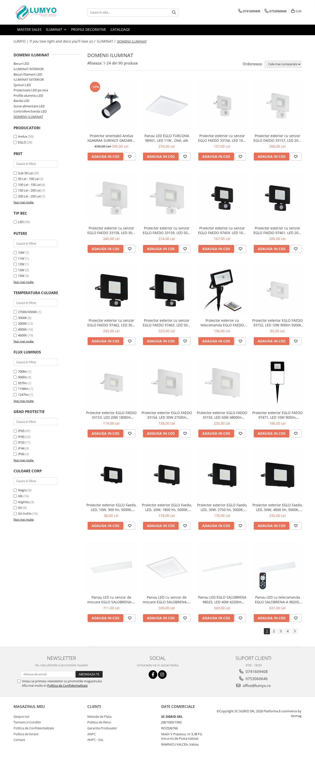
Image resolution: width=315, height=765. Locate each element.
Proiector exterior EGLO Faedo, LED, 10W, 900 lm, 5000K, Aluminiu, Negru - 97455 (111, 507)
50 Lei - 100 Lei (28, 178)
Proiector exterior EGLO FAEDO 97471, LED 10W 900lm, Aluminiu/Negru (277, 415)
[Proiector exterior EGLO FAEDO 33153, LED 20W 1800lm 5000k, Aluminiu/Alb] (111, 382)
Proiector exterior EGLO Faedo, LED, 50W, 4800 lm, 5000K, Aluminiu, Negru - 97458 (277, 507)
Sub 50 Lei (25, 173)
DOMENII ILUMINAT (28, 116)
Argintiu (24, 502)
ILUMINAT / (106, 41)
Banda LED (21, 100)
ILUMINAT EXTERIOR (29, 79)
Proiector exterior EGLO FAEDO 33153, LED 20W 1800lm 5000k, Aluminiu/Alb (111, 415)
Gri (20, 507)
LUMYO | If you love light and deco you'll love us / (55, 41)
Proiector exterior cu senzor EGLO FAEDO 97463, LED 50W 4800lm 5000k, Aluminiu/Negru (167, 322)
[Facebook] (153, 674)
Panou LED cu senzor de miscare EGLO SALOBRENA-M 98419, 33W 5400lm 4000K (111, 599)
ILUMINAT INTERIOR (29, 69)
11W (21, 258)
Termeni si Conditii (27, 722)
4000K (22, 329)
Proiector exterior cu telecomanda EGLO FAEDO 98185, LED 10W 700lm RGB (222, 322)
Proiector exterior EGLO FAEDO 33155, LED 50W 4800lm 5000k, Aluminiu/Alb (222, 415)
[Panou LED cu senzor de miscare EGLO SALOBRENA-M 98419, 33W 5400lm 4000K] (111, 567)
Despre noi (21, 716)
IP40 (21, 436)
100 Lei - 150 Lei (29, 184)
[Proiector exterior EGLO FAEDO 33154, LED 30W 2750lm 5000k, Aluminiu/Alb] (167, 382)
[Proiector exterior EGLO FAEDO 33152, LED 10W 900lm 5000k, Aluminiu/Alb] (277, 290)
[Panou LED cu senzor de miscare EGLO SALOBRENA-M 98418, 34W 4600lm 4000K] (167, 567)
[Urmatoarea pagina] (294, 631)
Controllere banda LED (30, 111)
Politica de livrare (26, 734)
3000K (22, 318)
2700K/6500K (27, 312)
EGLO (22, 142)
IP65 (21, 431)
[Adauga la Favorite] (129, 156)
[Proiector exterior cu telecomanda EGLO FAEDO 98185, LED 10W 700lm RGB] (222, 290)
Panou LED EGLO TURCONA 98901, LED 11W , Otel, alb (166, 138)
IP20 (21, 442)
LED (21, 222)
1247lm (23, 394)
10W (21, 252)
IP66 (21, 454)
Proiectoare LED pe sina (31, 90)
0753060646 (256, 678)
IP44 (21, 448)
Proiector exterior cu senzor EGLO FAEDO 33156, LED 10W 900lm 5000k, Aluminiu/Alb (222, 138)
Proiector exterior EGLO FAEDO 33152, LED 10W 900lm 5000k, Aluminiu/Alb (277, 322)
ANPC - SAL (95, 739)
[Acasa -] (38, 12)
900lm (22, 377)
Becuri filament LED (28, 74)
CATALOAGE (120, 29)
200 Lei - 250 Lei (29, 196)
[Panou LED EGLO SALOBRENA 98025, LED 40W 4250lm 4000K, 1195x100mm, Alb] (222, 567)
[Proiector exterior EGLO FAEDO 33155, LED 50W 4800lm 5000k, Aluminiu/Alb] (222, 382)
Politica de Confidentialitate (67, 685)
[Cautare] (174, 12)
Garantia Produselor (102, 728)
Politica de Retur (99, 722)
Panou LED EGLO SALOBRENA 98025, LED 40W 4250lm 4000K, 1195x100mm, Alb (222, 599)
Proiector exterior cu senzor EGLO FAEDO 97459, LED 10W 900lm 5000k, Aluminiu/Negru (222, 230)
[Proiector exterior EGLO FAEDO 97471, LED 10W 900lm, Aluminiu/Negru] (277, 382)
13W (21, 270)
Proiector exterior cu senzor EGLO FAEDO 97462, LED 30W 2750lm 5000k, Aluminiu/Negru (111, 322)
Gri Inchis (25, 513)
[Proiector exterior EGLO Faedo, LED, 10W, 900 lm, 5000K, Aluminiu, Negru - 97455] (111, 475)
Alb (20, 496)
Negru (22, 490)
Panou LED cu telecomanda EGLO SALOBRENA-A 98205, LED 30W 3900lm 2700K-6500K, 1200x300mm (277, 599)
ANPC (91, 734)
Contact (19, 739)
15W (21, 275)
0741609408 (256, 671)
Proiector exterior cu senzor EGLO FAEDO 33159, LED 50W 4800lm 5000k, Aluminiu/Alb (167, 230)
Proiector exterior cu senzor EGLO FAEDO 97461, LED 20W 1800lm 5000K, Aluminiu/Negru (277, 230)
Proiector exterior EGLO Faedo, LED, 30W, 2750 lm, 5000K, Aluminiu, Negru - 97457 (222, 507)
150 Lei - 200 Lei (29, 190)
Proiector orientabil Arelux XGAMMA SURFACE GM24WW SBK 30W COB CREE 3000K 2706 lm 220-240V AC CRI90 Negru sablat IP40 (111, 138)
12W (21, 264)
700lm (22, 371)
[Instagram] (162, 674)
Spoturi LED (22, 85)
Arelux (22, 136)
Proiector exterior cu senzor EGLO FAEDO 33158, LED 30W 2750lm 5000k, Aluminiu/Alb (111, 230)
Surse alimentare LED (29, 106)
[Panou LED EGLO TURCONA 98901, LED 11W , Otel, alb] (167, 105)
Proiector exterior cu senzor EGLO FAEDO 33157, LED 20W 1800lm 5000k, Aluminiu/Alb (277, 138)
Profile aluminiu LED (28, 95)
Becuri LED (21, 63)
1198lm (23, 388)
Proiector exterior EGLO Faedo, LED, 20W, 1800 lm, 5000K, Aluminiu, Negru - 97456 (167, 507)
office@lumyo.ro (256, 685)
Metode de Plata (99, 716)
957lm (22, 383)
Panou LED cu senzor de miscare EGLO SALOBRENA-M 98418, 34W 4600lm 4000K (167, 599)
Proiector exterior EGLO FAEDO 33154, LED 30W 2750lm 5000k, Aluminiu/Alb (167, 415)
